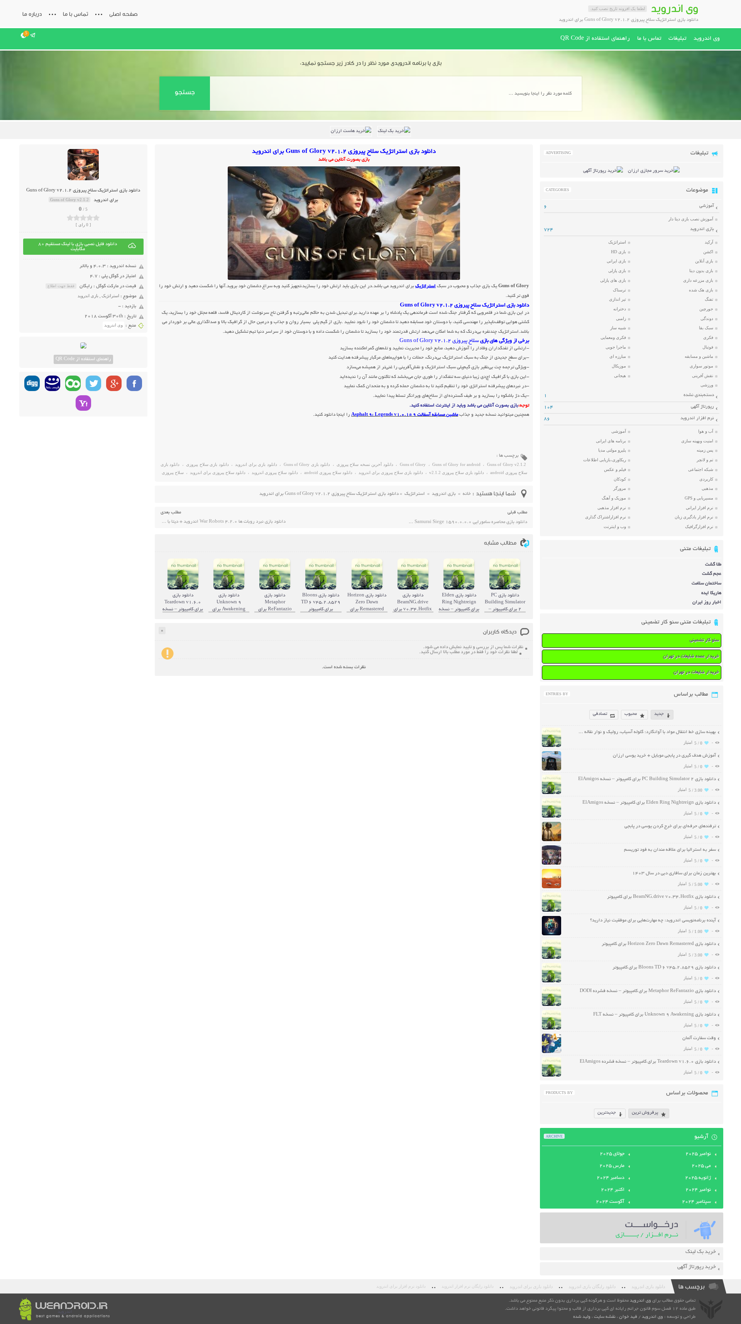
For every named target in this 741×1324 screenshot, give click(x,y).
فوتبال (707, 347)
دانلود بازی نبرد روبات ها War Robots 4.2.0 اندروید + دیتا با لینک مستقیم (223, 521)
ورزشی (706, 385)
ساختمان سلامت (706, 583)
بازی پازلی (617, 270)
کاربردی (706, 479)
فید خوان (628, 1316)
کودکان (620, 479)
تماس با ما (75, 14)
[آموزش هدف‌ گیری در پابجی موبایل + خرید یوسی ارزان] (551, 769)
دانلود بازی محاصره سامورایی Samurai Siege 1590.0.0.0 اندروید (467, 522)
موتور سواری (701, 366)
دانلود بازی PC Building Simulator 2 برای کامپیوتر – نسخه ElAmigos (647, 779)
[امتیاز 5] (96, 218)
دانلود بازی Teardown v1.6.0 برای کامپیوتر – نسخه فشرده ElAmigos (648, 1061)
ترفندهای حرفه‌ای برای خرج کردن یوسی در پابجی (670, 826)
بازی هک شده (701, 290)
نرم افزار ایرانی (699, 507)
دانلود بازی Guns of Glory (307, 464)
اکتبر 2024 (612, 1190)
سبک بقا (706, 327)
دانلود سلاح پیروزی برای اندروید (217, 472)
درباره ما (32, 14)
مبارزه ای (617, 356)
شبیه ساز (618, 327)
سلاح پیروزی (173, 472)
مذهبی (707, 488)
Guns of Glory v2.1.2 (506, 464)
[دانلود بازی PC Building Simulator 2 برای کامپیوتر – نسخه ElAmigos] (551, 793)
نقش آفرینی (702, 375)
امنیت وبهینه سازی (697, 441)
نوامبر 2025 (698, 1154)
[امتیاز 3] (83, 218)
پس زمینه (705, 450)
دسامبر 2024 (610, 1178)
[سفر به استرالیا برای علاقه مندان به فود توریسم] (551, 863)
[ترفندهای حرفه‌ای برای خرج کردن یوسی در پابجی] (551, 840)
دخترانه (619, 308)
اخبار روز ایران (706, 602)
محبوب (630, 713)
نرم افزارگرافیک (699, 526)
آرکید (709, 242)
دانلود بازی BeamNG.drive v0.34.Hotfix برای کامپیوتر (661, 896)
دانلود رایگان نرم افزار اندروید (468, 1286)
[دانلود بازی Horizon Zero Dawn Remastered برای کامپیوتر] (551, 957)
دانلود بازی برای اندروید (256, 464)
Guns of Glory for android (456, 464)
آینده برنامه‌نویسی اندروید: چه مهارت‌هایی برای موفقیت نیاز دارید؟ (653, 920)
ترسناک (619, 290)
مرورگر (619, 488)
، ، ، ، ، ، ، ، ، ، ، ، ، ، (344, 470)
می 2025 (701, 1166)
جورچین (706, 308)
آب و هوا (705, 431)
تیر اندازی (617, 299)
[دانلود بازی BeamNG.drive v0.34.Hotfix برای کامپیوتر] (551, 910)
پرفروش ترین (645, 1112)
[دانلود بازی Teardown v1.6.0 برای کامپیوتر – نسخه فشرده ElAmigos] (551, 1075)
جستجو (185, 92)
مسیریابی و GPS (699, 498)
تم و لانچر (705, 459)
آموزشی (706, 205)
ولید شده (581, 1316)
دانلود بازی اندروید (648, 1286)
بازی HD (618, 251)
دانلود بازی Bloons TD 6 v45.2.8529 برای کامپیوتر (664, 967)
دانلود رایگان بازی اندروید (592, 1286)
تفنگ (709, 299)
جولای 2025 (612, 1154)
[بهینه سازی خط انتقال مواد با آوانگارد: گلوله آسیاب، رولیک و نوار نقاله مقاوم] (551, 745)
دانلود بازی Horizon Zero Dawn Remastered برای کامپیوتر (659, 943)
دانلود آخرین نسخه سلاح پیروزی (365, 464)
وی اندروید (707, 39)
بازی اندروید (88, 295)
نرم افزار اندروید (697, 418)
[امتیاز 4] (89, 218)
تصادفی (600, 713)
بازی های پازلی (613, 280)
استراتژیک (110, 295)
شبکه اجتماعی (700, 469)
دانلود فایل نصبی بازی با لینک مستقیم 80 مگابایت (77, 247)
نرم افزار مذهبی (611, 507)
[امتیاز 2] (76, 218)
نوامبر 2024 (698, 1190)
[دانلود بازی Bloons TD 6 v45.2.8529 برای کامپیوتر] (551, 981)
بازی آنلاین (704, 261)
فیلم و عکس (615, 469)
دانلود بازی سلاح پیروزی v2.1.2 (456, 472)
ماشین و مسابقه (699, 356)
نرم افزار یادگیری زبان (694, 517)
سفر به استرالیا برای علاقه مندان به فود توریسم (670, 849)
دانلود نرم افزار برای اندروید (401, 1286)
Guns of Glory (413, 464)
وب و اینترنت (615, 526)
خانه (467, 493)
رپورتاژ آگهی (702, 406)
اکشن (708, 251)
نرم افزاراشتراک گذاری (605, 517)
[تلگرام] (33, 35)
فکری (708, 337)
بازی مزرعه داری (698, 280)
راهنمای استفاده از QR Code (595, 39)
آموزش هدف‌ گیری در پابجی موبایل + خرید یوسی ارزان (664, 755)
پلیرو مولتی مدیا (612, 450)
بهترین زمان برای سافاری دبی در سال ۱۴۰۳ (674, 873)
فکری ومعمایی (613, 337)
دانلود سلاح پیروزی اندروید (275, 472)
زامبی (621, 318)
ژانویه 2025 (698, 1178)
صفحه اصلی (123, 14)
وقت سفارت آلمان (699, 1038)
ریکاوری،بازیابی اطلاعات (604, 459)
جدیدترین (606, 1112)
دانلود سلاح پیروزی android (328, 472)
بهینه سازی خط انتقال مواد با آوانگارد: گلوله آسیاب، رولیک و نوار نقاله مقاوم (647, 732)
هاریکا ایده (711, 593)
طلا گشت (713, 564)
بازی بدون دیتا (701, 270)
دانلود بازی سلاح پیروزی (207, 464)
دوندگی (706, 318)
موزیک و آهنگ (614, 498)
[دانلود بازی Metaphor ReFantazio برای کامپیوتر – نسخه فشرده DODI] (551, 1004)
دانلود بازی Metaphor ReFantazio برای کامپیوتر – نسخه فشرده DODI (648, 991)
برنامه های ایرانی (611, 441)
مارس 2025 (611, 1166)
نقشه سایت (605, 1316)
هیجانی (620, 375)
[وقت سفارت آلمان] (551, 1052)
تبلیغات (677, 39)
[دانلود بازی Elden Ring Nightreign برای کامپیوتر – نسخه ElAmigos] (551, 816)
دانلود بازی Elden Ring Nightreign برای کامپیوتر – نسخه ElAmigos (649, 802)
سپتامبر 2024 (696, 1202)
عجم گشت (711, 573)
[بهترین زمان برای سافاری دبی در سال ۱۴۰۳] (551, 887)
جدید (659, 713)
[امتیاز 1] (70, 218)
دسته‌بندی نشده (698, 395)
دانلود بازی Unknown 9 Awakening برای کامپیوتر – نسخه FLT (654, 1014)
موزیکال (619, 366)
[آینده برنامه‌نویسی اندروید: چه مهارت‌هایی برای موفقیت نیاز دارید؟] (551, 934)
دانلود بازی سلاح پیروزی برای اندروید (391, 472)
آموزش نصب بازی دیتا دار (690, 219)
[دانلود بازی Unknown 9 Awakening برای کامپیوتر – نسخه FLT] (551, 1028)
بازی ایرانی (616, 261)
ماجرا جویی (616, 347)
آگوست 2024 (610, 1202)
